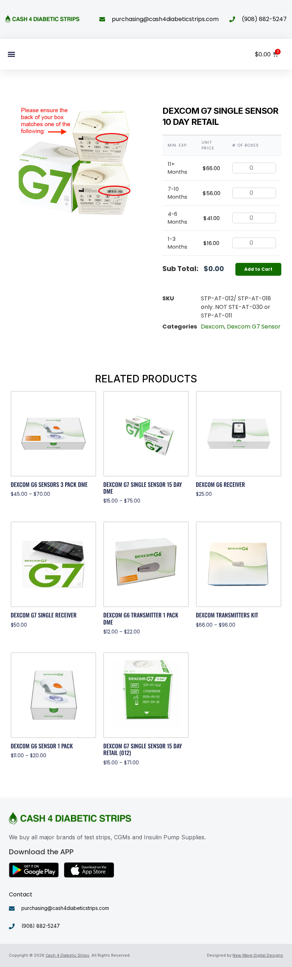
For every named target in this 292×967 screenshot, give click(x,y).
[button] (11, 54)
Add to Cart (258, 269)
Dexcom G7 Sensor (254, 326)
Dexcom (212, 326)
